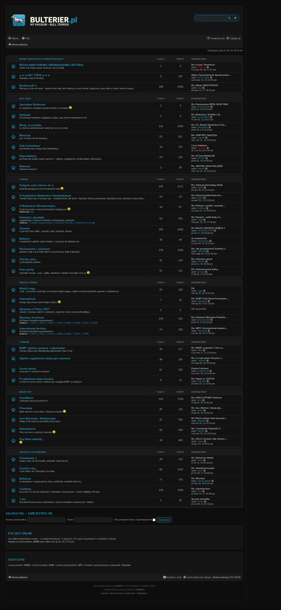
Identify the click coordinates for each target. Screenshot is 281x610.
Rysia (200, 501)
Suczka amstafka (200, 499)
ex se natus (203, 77)
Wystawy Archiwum (31, 317)
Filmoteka (25, 408)
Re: (193, 288)
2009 (68, 323)
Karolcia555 (203, 117)
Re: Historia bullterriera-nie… (207, 195)
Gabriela (202, 381)
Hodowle (24, 114)
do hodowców (199, 238)
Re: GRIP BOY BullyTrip (204, 135)
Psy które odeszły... (31, 439)
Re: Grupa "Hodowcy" (203, 64)
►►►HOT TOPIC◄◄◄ (34, 75)
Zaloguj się (15, 513)
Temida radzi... (28, 259)
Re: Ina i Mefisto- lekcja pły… (207, 408)
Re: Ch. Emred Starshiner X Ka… (208, 125)
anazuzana (203, 241)
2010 (59, 323)
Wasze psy (25, 392)
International (27, 298)
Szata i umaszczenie (41, 222)
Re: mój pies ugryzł (201, 259)
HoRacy (202, 67)
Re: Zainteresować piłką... (205, 269)
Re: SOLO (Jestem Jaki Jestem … (209, 439)
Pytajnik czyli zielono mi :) (36, 185)
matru (200, 441)
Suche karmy (27, 368)
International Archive (32, 328)
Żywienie (24, 342)
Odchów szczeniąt (85, 222)
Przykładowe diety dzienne (36, 379)
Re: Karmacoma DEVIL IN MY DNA (209, 104)
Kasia (200, 187)
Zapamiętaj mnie (144, 519)
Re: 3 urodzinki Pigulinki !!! (206, 428)
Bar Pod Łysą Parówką (32, 452)
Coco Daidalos (199, 145)
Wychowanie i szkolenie (34, 249)
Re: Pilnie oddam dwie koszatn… (209, 418)
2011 (51, 323)
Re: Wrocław (198, 478)
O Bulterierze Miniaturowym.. (38, 205)
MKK (200, 350)
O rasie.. (24, 179)
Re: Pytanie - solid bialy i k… (206, 217)
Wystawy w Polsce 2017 (34, 309)
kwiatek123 (203, 371)
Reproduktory (28, 156)
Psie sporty (26, 269)
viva (200, 88)
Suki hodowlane (29, 145)
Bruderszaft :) (27, 85)
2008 (77, 323)
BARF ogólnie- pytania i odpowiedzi (42, 348)
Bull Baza (25, 98)
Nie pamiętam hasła (124, 519)
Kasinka (126, 565)
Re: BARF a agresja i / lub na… (207, 348)
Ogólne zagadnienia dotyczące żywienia (44, 358)
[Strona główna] (44, 19)
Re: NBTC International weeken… (209, 328)
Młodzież (25, 135)
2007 (86, 323)
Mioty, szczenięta (30, 125)
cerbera (202, 208)
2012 (42, 323)
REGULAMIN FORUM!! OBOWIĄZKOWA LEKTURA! (51, 65)
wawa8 (201, 137)
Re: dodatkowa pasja (202, 468)
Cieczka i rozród (64, 222)
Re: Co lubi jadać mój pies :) (206, 358)
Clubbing (25, 489)
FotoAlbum (26, 397)
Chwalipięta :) (28, 458)
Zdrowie (24, 228)
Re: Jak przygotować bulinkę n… (209, 248)
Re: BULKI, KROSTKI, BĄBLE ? (208, 228)
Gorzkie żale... (28, 468)
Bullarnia (25, 478)
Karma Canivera (199, 368)
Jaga (200, 219)
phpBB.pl (140, 589)
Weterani (24, 166)
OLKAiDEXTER (205, 230)
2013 (33, 323)
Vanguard (202, 301)
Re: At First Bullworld (203, 156)
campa (201, 271)
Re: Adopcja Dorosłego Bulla (207, 185)
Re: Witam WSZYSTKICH (204, 85)
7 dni (22, 499)
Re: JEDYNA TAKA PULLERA (207, 166)
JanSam (202, 360)
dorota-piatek (204, 481)
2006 (95, 323)
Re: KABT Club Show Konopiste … (210, 298)
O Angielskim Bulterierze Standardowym (45, 195)
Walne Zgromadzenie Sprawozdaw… (211, 75)
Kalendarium (27, 428)
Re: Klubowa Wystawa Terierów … (209, 317)
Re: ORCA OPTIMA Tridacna (206, 397)
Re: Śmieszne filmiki (202, 458)
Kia (32, 212)
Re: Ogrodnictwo (200, 488)
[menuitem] (26, 38)
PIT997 (201, 158)
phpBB (118, 586)
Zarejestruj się (40, 513)
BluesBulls (203, 127)
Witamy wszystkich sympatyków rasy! (41, 59)
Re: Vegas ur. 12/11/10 (202, 378)
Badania (24, 238)
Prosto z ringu (28, 282)
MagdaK (202, 420)
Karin (200, 198)
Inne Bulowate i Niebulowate (37, 418)
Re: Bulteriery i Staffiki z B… (206, 114)
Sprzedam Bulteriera (32, 104)
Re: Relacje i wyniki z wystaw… (208, 205)
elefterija (202, 251)
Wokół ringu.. (28, 288)
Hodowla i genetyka (31, 217)
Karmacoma (204, 106)
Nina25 (201, 261)
